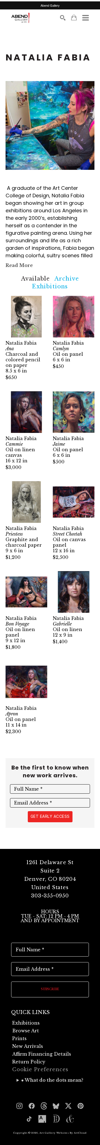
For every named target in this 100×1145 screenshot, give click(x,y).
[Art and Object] (70, 1118)
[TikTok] (29, 1119)
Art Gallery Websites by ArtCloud (63, 1132)
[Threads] (44, 1105)
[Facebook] (31, 1105)
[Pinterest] (80, 1105)
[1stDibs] (56, 1118)
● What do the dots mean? (52, 1080)
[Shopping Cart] (74, 17)
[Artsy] (42, 1118)
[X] (68, 1105)
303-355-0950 (50, 895)
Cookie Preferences (40, 1069)
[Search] (63, 18)
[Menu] (85, 18)
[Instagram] (19, 1105)
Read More (19, 265)
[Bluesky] (56, 1105)
